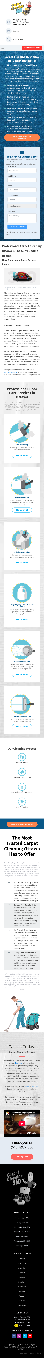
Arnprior (22, 1268)
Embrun (22, 1273)
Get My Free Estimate (17, 227)
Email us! (16, 31)
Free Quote (22, 1156)
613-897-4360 (18, 39)
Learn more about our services (22, 137)
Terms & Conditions (35, 1353)
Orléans (22, 1300)
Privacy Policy (23, 1353)
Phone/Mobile (12, 195)
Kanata (22, 1277)
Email (9, 186)
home (27, 1086)
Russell (22, 1296)
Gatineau (22, 1305)
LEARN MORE (22, 455)
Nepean (22, 1291)
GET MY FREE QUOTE (32, 48)
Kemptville (22, 1282)
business (18, 1063)
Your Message (12, 212)
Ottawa (22, 1259)
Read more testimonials (22, 824)
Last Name (11, 176)
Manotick (22, 1286)
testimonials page (10, 372)
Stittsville (22, 1263)
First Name (11, 166)
